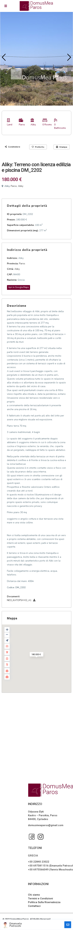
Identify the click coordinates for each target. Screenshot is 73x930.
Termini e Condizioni (40, 898)
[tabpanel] (36, 59)
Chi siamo (34, 894)
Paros (22, 124)
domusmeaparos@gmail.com (45, 825)
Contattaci (34, 906)
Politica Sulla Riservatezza (44, 902)
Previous (3, 58)
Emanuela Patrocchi (16, 925)
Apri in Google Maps (18, 287)
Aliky (33, 124)
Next (68, 58)
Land (9, 124)
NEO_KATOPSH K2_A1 (19, 600)
